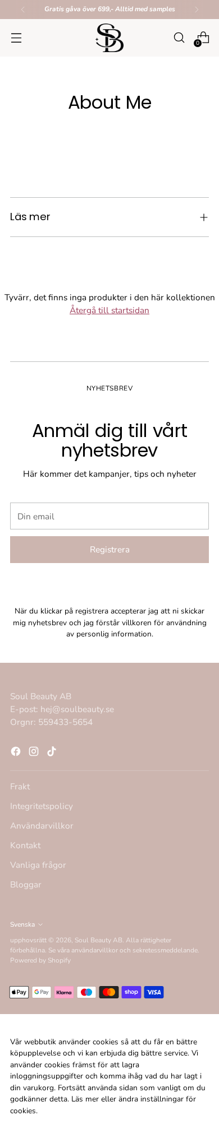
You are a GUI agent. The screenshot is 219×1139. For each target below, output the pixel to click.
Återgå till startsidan (109, 310)
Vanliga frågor (38, 865)
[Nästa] (196, 9)
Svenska (22, 924)
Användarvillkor (42, 825)
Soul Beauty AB (98, 940)
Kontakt (25, 845)
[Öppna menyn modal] (16, 37)
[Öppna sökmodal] (178, 37)
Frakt (20, 786)
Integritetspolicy (41, 806)
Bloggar (26, 884)
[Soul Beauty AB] (109, 38)
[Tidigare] (23, 9)
